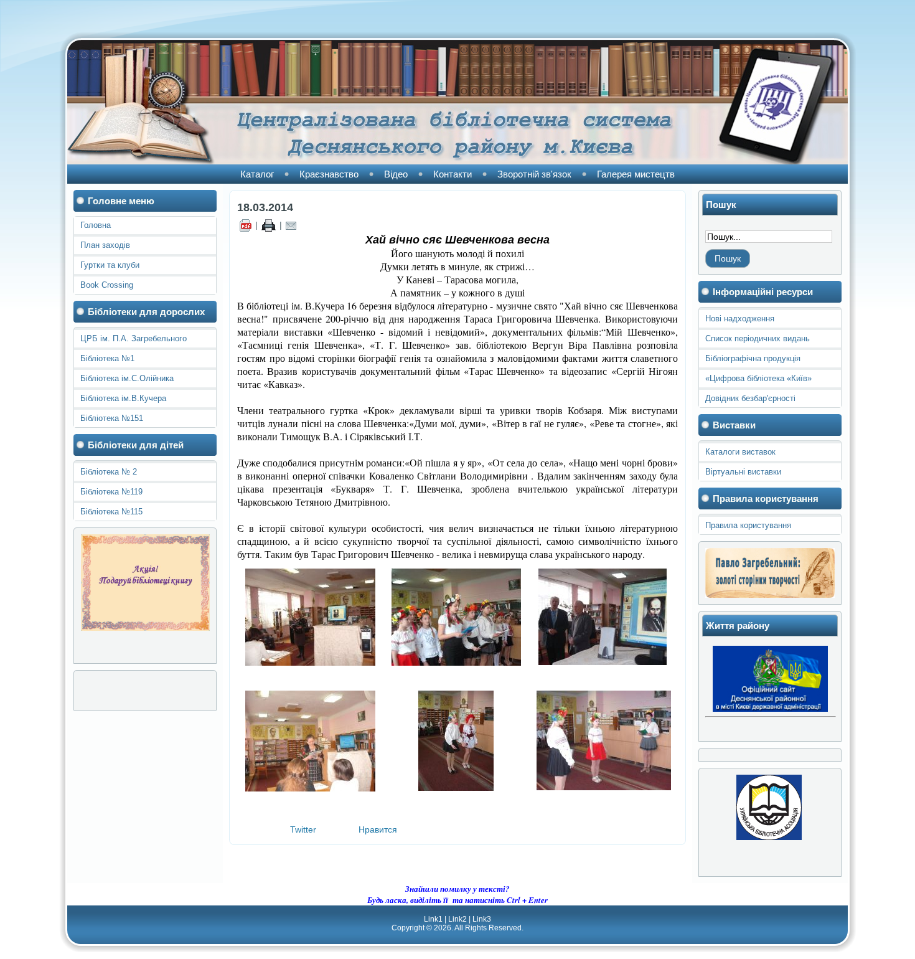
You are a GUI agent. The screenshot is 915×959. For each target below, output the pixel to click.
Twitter (303, 829)
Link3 (481, 919)
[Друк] (268, 225)
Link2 (457, 919)
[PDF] (245, 225)
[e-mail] (291, 225)
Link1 (433, 919)
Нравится (378, 829)
